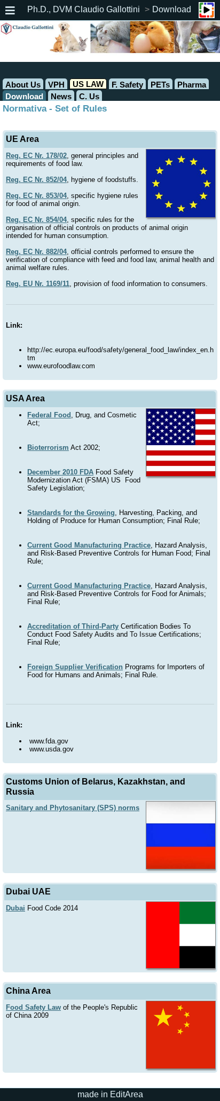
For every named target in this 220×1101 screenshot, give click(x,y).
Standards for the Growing (71, 513)
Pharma (191, 84)
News (61, 96)
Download (171, 9)
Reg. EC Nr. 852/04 (36, 180)
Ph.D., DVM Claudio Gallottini (83, 9)
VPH (56, 84)
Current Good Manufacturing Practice (89, 545)
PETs (160, 84)
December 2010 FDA (60, 472)
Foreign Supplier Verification (75, 667)
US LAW (88, 84)
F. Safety (127, 84)
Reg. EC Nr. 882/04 (36, 252)
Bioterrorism (48, 447)
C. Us (89, 96)
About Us (23, 84)
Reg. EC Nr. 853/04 (36, 196)
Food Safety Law (33, 1007)
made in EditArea (110, 1094)
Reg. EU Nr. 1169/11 (37, 284)
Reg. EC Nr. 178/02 (36, 156)
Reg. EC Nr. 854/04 (36, 220)
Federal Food (49, 415)
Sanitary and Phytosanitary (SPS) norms (72, 808)
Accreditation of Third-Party (73, 626)
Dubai (15, 908)
